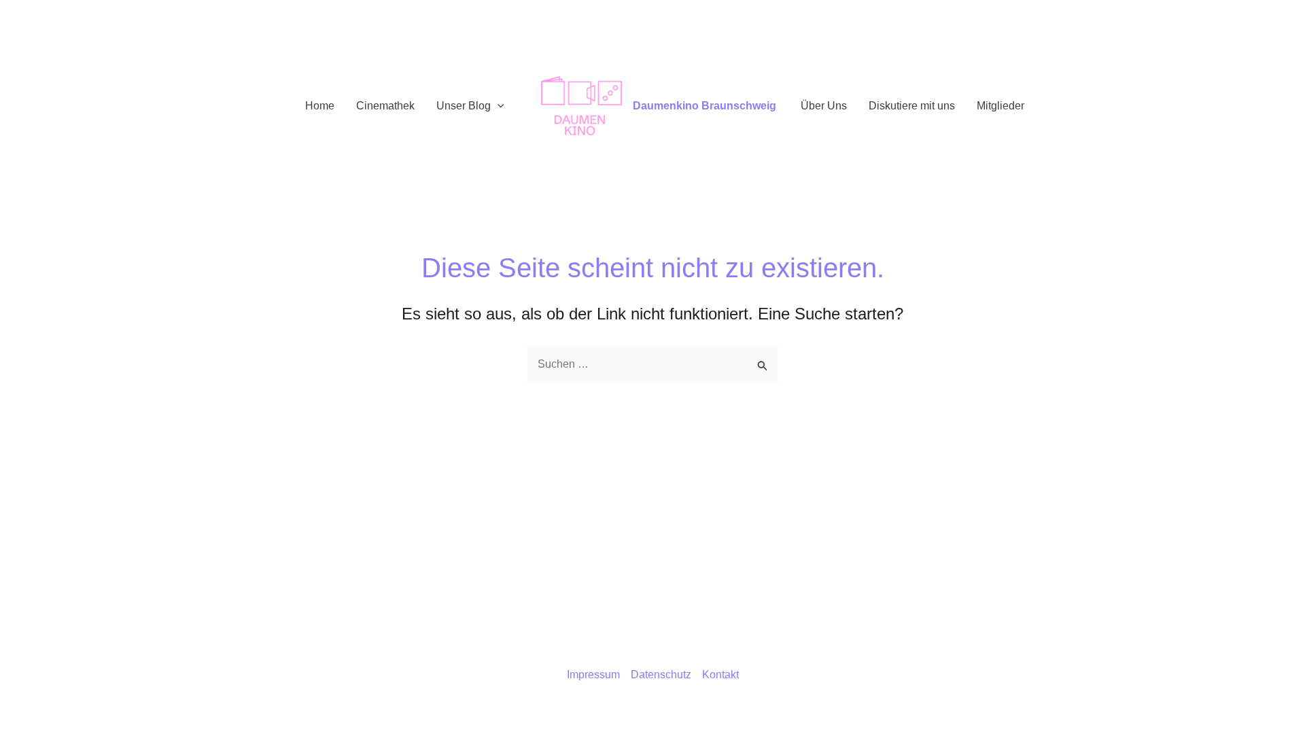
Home (319, 105)
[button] (497, 106)
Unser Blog (463, 105)
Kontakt (720, 674)
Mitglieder (1000, 105)
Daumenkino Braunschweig (704, 105)
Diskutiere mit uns (912, 105)
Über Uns (824, 105)
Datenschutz (661, 674)
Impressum (593, 674)
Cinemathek (385, 105)
